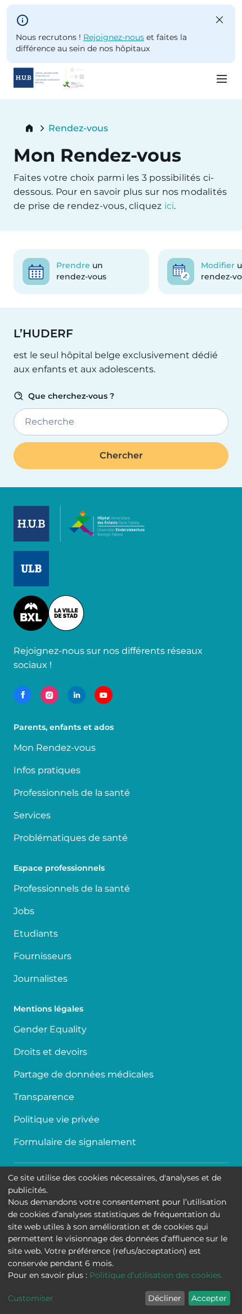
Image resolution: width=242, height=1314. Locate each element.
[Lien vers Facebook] (23, 695)
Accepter (209, 1298)
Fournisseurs (42, 956)
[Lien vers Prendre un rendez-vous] (81, 271)
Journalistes (41, 978)
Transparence (44, 1097)
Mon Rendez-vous (55, 747)
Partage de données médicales (84, 1074)
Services (32, 815)
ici (169, 206)
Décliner (164, 1298)
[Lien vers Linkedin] (77, 695)
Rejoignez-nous (113, 37)
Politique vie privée (57, 1119)
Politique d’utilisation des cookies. (156, 1275)
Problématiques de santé (71, 837)
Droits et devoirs (50, 1051)
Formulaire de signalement (75, 1142)
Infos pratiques (47, 770)
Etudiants (36, 933)
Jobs (24, 911)
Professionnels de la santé (72, 792)
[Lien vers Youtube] (104, 695)
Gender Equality (50, 1029)
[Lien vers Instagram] (50, 695)
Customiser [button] (30, 1298)
